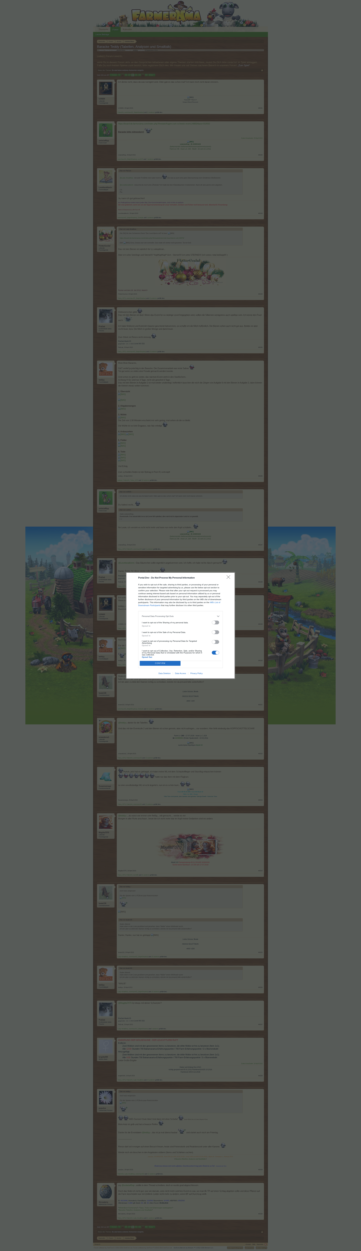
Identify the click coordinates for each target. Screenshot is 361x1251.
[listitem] (180, 616)
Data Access (180, 673)
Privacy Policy (196, 673)
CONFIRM (160, 663)
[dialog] (180, 625)
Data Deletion (165, 673)
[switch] (215, 622)
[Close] (229, 578)
